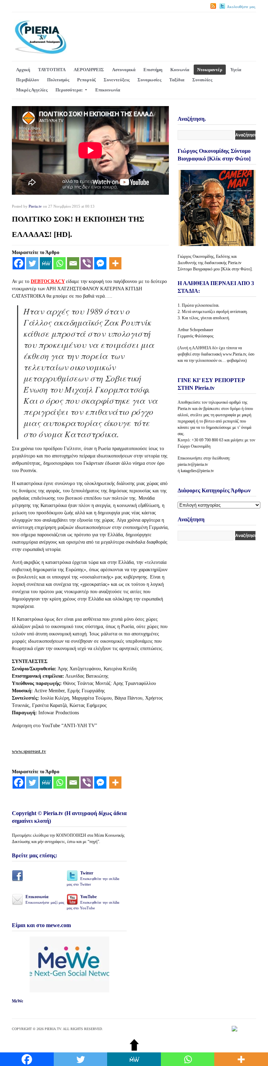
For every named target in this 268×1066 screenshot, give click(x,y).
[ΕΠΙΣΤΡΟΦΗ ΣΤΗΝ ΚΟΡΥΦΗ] (134, 1049)
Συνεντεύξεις (116, 79)
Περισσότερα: (69, 89)
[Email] (73, 263)
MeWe (17, 1001)
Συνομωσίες (149, 79)
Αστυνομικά (123, 69)
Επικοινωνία (107, 89)
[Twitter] (32, 263)
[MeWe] (46, 263)
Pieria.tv (35, 206)
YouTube (93, 902)
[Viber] (87, 263)
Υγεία (235, 69)
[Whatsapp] (59, 263)
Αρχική (23, 69)
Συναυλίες (202, 79)
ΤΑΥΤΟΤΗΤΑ (52, 69)
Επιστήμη (152, 69)
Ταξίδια (176, 79)
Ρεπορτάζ (86, 79)
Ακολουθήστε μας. (241, 7)
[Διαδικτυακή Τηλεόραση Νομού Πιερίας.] (40, 52)
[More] (115, 263)
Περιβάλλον (27, 79)
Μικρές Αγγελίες (31, 89)
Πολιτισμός (58, 79)
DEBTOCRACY (48, 281)
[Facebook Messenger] (100, 263)
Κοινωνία (179, 69)
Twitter (93, 878)
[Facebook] (19, 263)
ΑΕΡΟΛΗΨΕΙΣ (89, 69)
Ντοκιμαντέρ (209, 69)
